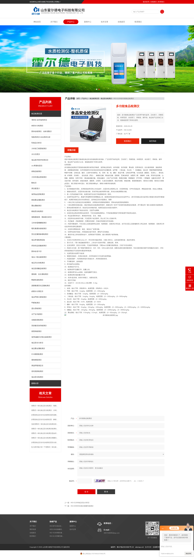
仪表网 (155, 547)
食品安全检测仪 (37, 377)
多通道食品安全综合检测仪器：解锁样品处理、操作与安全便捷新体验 (45, 419)
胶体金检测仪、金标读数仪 (41, 131)
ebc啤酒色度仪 (36, 166)
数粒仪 (33, 183)
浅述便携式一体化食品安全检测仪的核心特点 (45, 424)
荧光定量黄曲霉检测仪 (39, 234)
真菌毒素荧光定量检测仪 (40, 286)
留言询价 (152, 141)
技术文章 (104, 22)
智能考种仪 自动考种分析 (40, 137)
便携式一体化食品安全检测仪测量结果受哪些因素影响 (45, 438)
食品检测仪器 (94, 98)
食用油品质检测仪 (38, 194)
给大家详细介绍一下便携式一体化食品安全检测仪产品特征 (45, 447)
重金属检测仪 (36, 206)
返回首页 (146, 2)
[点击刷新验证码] (99, 481)
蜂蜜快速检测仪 (37, 280)
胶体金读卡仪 (36, 251)
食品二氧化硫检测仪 (39, 257)
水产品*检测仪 (36, 314)
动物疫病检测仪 (37, 320)
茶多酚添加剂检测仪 (39, 325)
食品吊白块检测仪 (38, 263)
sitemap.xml (139, 547)
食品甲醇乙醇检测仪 (39, 297)
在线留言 (153, 2)
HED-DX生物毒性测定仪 (57, 529)
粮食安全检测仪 (37, 211)
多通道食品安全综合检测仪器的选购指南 (45, 415)
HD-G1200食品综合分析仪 (80, 502)
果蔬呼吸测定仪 (37, 365)
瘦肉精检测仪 (36, 360)
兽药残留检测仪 (37, 371)
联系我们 (161, 2)
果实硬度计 (35, 188)
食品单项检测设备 (38, 240)
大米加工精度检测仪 (39, 148)
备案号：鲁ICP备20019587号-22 (122, 547)
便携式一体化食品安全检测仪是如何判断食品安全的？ (45, 433)
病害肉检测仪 (36, 331)
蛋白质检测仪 (36, 308)
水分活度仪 (35, 154)
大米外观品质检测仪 (39, 177)
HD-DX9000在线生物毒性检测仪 (82, 506)
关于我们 (54, 22)
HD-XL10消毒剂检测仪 (57, 536)
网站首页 (37, 22)
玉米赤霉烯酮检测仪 (39, 223)
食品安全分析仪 (37, 343)
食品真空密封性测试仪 (39, 160)
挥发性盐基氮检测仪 (39, 246)
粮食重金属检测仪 (38, 200)
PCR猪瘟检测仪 (37, 354)
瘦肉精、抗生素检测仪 (39, 274)
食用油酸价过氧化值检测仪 (41, 337)
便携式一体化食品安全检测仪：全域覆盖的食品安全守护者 (45, 410)
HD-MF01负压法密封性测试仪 (57, 526)
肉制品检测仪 (36, 171)
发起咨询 (188, 553)
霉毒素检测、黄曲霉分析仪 (41, 217)
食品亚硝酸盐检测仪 (39, 268)
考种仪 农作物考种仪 (39, 120)
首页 (78, 98)
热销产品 (53, 522)
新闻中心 (87, 22)
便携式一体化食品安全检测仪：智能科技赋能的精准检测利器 (45, 406)
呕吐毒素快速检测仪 (39, 228)
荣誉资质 (33, 529)
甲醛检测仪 (35, 303)
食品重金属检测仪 (38, 348)
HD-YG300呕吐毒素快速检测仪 (57, 533)
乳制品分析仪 (36, 143)
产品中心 (70, 22)
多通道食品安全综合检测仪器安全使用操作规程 (45, 442)
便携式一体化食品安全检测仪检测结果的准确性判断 (45, 429)
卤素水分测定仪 (37, 291)
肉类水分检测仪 (37, 126)
